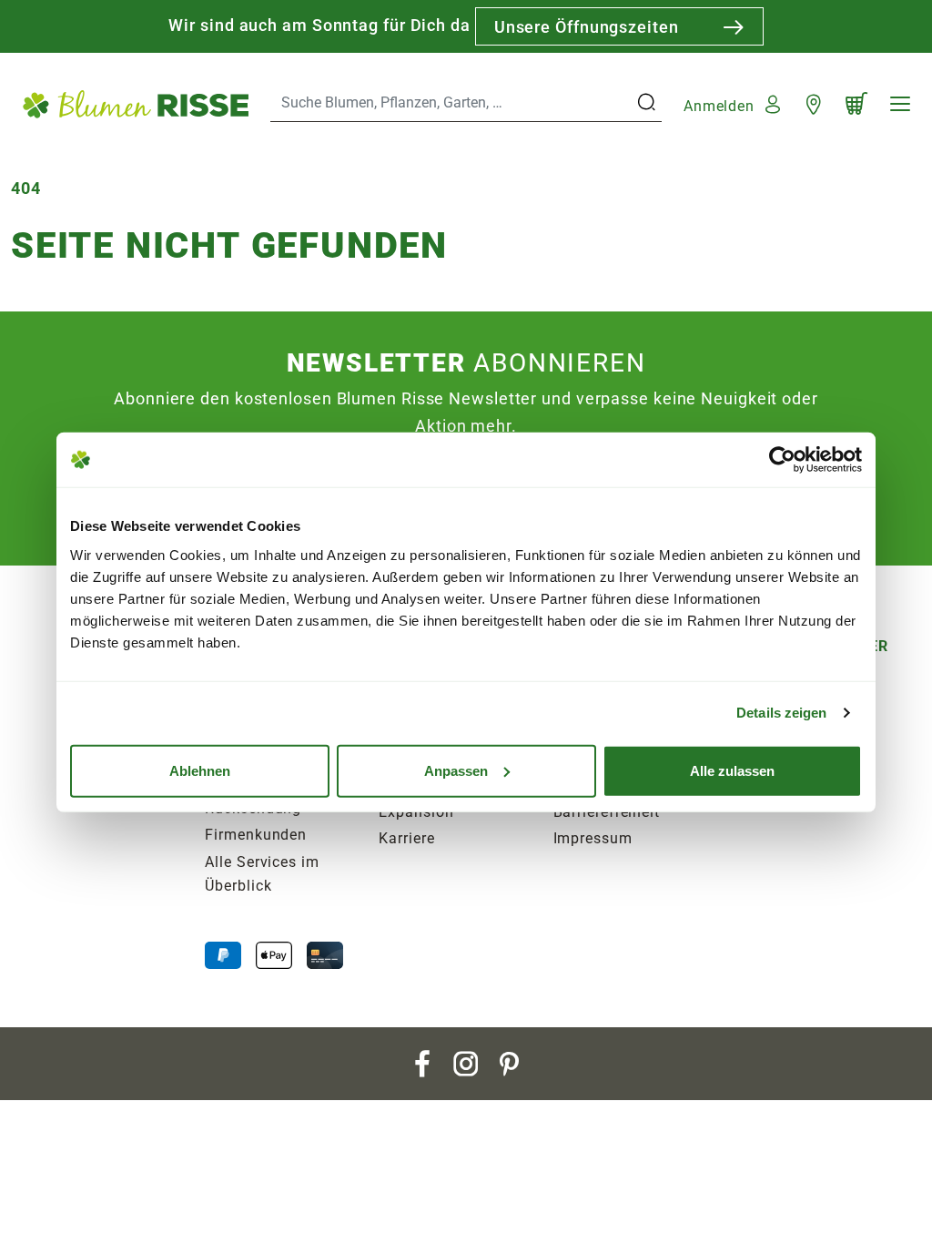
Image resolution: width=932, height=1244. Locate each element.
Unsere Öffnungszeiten (586, 26)
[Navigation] (900, 104)
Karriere (406, 838)
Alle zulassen (732, 770)
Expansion (416, 812)
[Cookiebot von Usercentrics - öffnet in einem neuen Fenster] (782, 460)
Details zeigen (781, 712)
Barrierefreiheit (606, 812)
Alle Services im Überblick (262, 873)
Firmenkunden (256, 834)
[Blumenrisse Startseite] (135, 103)
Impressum (593, 838)
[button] (734, 103)
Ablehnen (199, 770)
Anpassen (456, 770)
